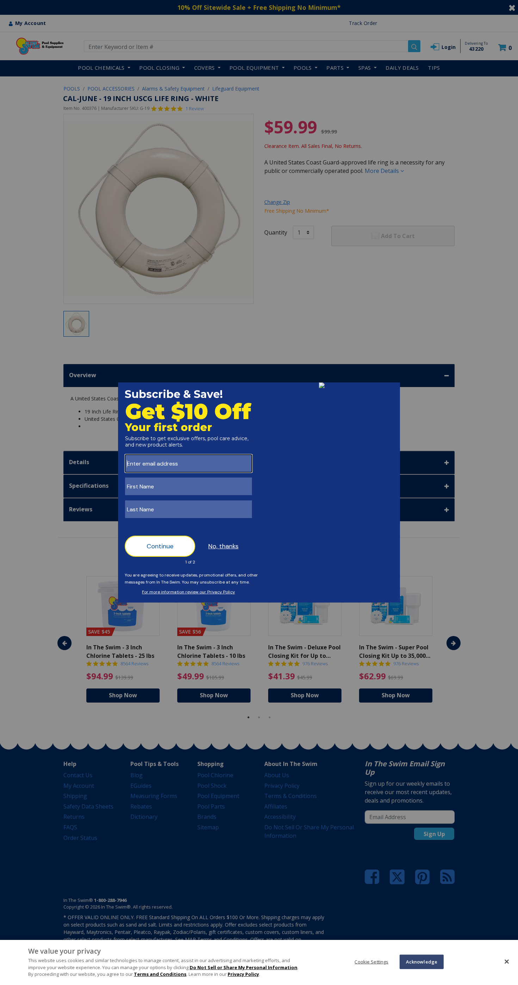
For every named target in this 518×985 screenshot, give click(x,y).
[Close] (506, 961)
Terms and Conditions (160, 974)
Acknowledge (421, 961)
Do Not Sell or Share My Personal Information (243, 967)
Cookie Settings (371, 961)
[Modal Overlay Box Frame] (259, 492)
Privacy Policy (243, 974)
